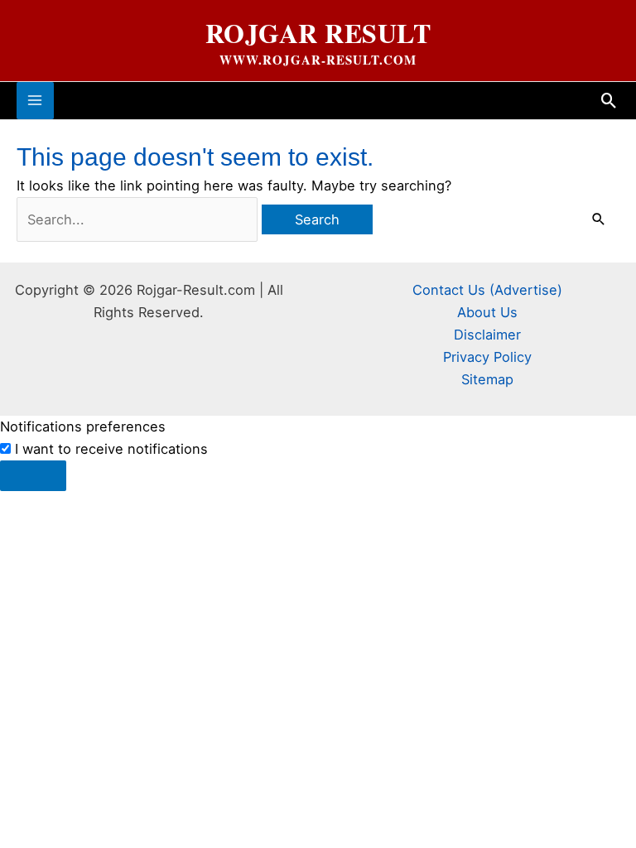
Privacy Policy (487, 357)
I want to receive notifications (111, 449)
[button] (609, 100)
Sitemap (487, 379)
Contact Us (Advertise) (487, 290)
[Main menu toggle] (35, 100)
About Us (487, 312)
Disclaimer (487, 334)
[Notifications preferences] (33, 475)
